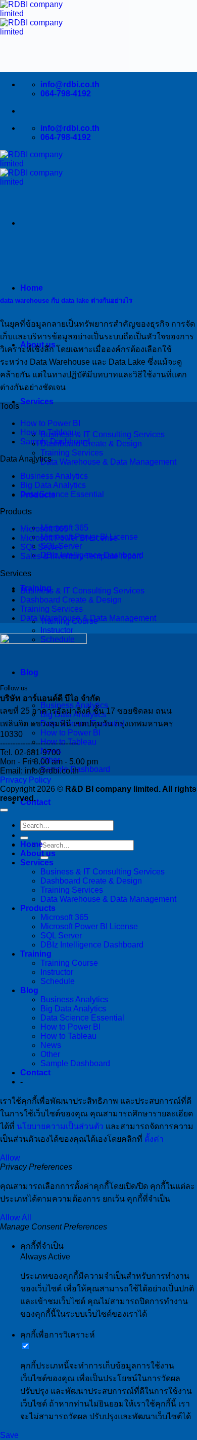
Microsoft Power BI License (69, 538)
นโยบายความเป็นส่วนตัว (60, 1126)
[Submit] (24, 837)
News (50, 1045)
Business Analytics (54, 476)
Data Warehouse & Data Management (108, 462)
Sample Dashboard (55, 441)
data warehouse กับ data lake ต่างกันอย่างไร (66, 300)
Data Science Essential (62, 494)
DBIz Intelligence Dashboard (91, 944)
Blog (29, 672)
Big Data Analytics (53, 485)
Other (50, 1054)
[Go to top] (4, 810)
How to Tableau (48, 432)
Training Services (71, 452)
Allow (10, 1157)
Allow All (15, 1217)
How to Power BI (70, 732)
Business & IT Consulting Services (102, 434)
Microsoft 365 (44, 528)
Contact (35, 1072)
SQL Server (41, 547)
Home (31, 288)
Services (37, 401)
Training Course (69, 963)
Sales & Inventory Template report (80, 556)
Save (9, 1435)
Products (38, 908)
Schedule (57, 981)
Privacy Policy (25, 780)
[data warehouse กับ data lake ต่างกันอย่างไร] (39, 279)
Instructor (56, 630)
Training (36, 954)
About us (38, 853)
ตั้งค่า (154, 1139)
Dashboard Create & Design (91, 443)
